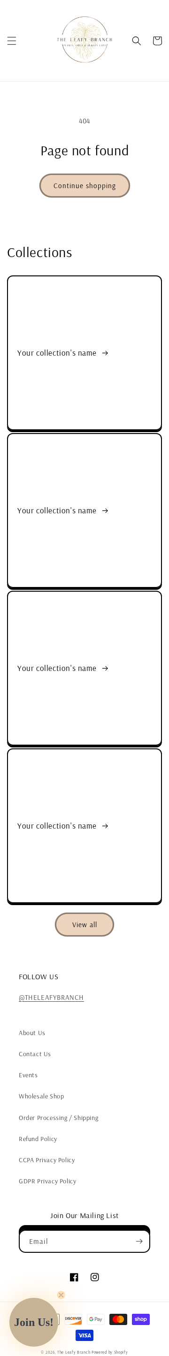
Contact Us (35, 1054)
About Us (32, 1032)
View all (84, 924)
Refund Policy (38, 1139)
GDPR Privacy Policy (47, 1181)
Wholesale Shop (41, 1096)
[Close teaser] (61, 1295)
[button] (11, 40)
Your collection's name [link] (58, 353)
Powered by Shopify (110, 1352)
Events (28, 1075)
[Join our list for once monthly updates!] (139, 1241)
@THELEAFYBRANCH (51, 997)
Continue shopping (85, 185)
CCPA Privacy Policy (47, 1160)
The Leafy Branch (73, 1352)
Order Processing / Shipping (58, 1117)
